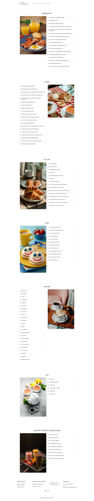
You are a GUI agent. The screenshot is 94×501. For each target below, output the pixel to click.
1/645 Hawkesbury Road (37, 484)
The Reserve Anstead (48, 497)
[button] (61, 17)
